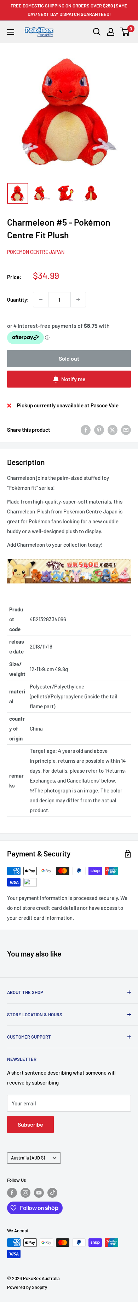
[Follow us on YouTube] (39, 1193)
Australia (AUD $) (28, 1158)
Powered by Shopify (27, 1287)
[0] (125, 32)
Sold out (69, 358)
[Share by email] (126, 429)
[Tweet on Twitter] (112, 429)
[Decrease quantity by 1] (40, 299)
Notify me (73, 379)
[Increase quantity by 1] (78, 299)
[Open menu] (10, 32)
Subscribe (30, 1124)
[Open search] (97, 32)
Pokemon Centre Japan (35, 252)
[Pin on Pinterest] (99, 429)
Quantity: (18, 299)
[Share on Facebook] (86, 429)
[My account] (110, 32)
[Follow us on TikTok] (52, 1193)
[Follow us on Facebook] (12, 1193)
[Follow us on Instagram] (25, 1193)
